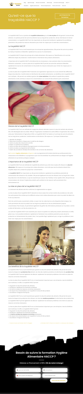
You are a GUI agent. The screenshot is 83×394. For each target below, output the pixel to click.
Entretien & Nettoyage (59, 2)
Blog (25, 2)
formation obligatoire (22, 153)
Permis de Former (56, 5)
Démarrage (49, 2)
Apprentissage (31, 2)
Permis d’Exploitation (46, 5)
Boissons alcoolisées (40, 2)
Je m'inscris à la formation (65, 16)
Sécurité (64, 5)
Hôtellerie (26, 5)
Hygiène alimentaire (34, 5)
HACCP (67, 2)
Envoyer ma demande (58, 380)
